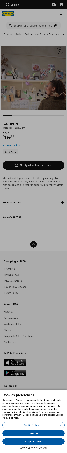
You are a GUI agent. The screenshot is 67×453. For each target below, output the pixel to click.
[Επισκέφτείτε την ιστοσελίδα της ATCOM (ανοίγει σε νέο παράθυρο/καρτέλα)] (33, 448)
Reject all (33, 433)
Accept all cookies (33, 441)
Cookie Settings (32, 425)
